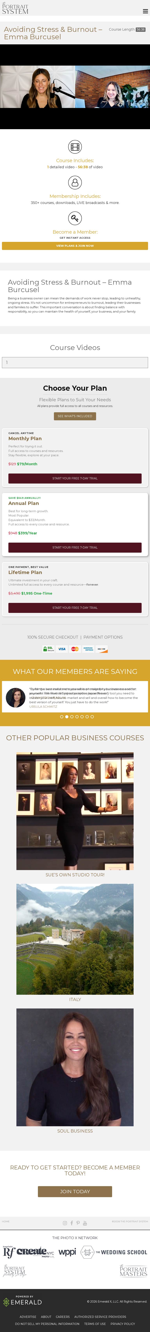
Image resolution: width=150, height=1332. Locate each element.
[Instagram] (65, 1223)
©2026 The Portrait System (130, 1221)
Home (6, 1221)
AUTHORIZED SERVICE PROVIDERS (100, 1317)
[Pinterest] (78, 1223)
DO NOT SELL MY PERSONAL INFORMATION (47, 1324)
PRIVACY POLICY (123, 1324)
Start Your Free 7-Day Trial (75, 478)
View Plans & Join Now (75, 246)
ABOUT (46, 1317)
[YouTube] (85, 1223)
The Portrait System (15, 8)
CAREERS (63, 1317)
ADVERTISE (28, 1317)
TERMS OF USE (95, 1324)
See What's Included (75, 416)
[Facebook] (71, 1223)
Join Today (75, 1191)
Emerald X (105, 1301)
